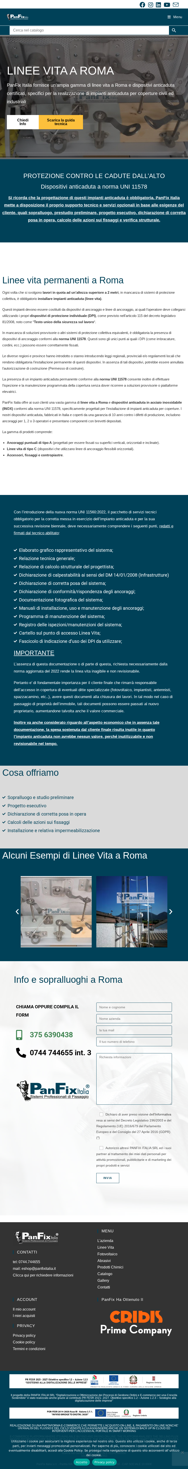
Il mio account (24, 1309)
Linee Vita (105, 1247)
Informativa (163, 1114)
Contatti (103, 1287)
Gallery (103, 1280)
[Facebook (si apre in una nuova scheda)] (142, 5)
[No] (182, 1452)
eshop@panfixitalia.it (39, 1269)
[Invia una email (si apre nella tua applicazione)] (175, 5)
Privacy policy (24, 1335)
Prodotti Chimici (110, 1267)
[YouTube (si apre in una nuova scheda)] (166, 5)
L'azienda (105, 1241)
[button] (17, 911)
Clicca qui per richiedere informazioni (43, 1275)
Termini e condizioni (29, 1349)
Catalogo (104, 1274)
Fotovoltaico (107, 1254)
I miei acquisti (24, 1316)
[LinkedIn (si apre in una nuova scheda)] (158, 5)
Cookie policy (24, 1342)
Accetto (82, 1462)
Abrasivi (104, 1261)
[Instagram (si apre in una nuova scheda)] (151, 5)
